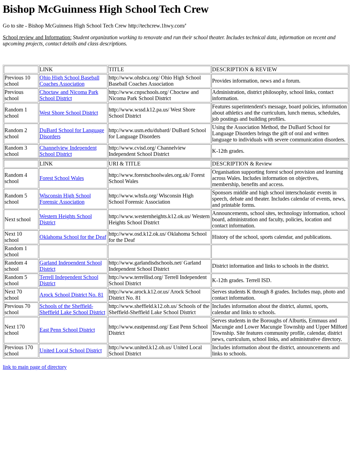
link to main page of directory (35, 367)
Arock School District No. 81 (71, 295)
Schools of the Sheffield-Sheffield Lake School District (72, 309)
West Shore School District (69, 113)
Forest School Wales (62, 178)
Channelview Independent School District (68, 151)
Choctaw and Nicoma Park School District (69, 95)
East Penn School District (67, 330)
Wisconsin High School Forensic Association (65, 199)
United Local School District (71, 350)
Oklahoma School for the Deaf (73, 237)
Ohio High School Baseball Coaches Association (69, 81)
